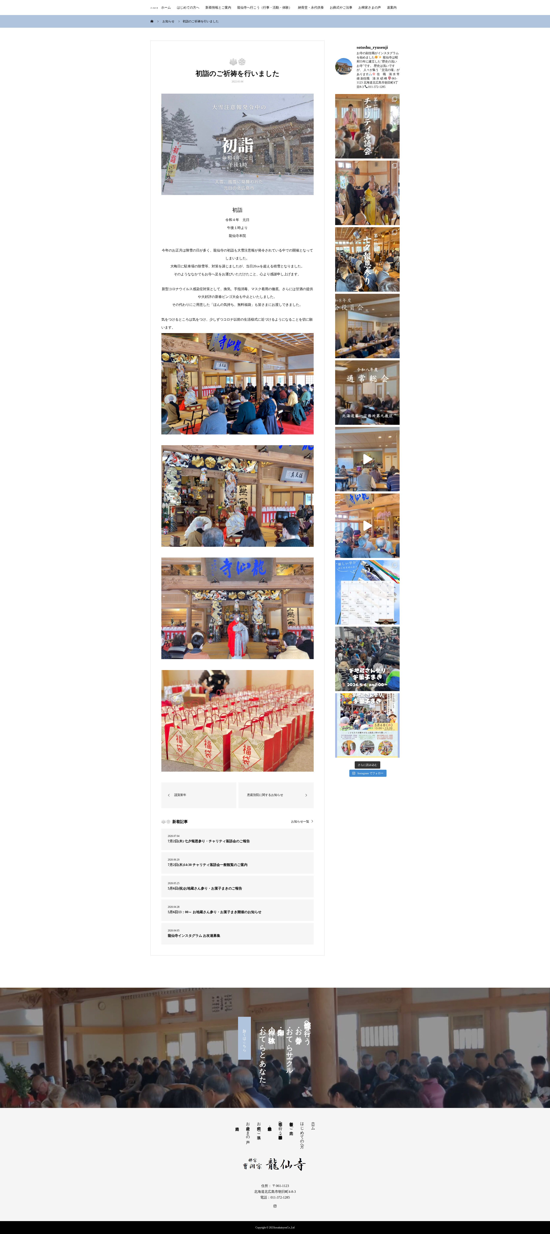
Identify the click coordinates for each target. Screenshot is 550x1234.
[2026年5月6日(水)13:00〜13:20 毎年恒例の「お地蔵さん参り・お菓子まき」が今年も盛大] (367, 659)
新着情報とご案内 (218, 7)
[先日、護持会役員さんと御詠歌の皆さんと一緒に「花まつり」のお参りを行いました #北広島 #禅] (367, 526)
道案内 (392, 7)
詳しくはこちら (244, 1038)
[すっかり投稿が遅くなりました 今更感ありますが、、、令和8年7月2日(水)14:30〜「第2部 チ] (367, 126)
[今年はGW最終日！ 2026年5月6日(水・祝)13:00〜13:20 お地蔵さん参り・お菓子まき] (367, 725)
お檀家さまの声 (369, 7)
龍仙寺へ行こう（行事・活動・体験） (264, 7)
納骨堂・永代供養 (311, 7)
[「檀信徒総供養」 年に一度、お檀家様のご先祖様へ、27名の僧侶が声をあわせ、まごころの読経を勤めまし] (367, 193)
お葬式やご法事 (341, 7)
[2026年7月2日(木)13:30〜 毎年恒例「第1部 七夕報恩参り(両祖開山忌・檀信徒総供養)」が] (367, 259)
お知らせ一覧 (300, 821)
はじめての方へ (188, 7)
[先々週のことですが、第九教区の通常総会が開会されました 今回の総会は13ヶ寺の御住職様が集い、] (367, 392)
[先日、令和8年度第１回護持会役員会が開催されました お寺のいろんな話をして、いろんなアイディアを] (367, 326)
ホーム (166, 7)
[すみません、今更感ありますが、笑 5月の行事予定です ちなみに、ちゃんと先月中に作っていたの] (367, 592)
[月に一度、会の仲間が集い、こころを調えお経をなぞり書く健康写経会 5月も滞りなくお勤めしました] (367, 459)
